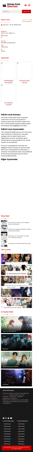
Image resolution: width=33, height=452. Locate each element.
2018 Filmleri (7, 444)
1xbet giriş (5, 411)
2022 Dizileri (21, 434)
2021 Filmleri (7, 436)
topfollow (14, 406)
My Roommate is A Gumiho (11, 367)
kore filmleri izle (22, 398)
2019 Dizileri (21, 441)
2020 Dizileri (21, 439)
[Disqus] (16, 189)
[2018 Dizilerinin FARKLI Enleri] (16, 281)
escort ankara (20, 411)
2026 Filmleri (7, 424)
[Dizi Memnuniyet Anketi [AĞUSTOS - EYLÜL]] (16, 303)
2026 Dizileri (21, 424)
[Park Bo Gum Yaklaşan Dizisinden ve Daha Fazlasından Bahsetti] (4, 230)
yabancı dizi (10, 405)
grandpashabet (7, 410)
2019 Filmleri (7, 441)
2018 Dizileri (21, 444)
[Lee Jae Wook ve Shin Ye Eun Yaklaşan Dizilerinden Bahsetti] (4, 223)
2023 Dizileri (21, 431)
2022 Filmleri (7, 434)
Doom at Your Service (9, 331)
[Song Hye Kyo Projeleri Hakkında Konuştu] (4, 243)
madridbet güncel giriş (20, 408)
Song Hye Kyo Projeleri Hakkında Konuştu (19, 243)
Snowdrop (6, 384)
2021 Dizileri (21, 436)
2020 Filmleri (7, 439)
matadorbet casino (23, 410)
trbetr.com (12, 411)
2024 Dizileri (21, 429)
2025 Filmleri (7, 426)
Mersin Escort (17, 413)
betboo (15, 410)
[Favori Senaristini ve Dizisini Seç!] (16, 259)
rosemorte (5, 25)
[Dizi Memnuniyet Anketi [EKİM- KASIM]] (16, 292)
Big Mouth (6, 349)
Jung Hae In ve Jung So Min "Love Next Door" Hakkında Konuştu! (18, 236)
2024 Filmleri (7, 429)
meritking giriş (21, 406)
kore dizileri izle (16, 403)
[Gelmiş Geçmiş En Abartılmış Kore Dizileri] (16, 270)
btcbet (11, 408)
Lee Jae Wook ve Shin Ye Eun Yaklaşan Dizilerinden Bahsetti (18, 223)
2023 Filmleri (7, 431)
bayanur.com (26, 413)
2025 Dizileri (21, 426)
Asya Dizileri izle (19, 405)
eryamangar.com (7, 413)
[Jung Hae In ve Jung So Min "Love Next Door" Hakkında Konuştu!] (4, 237)
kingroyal (5, 408)
